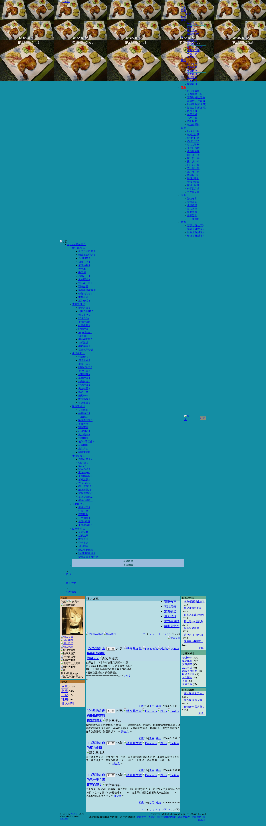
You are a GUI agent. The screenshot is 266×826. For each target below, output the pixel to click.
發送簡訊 (192, 70)
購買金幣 (192, 67)
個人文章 (71, 583)
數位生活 (84, 314)
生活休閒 (78, 353)
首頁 (183, 222)
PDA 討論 (83, 318)
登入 (183, 7)
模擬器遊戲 (85, 500)
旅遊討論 (84, 385)
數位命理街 (193, 124)
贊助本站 (192, 23)
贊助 (183, 20)
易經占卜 (84, 276)
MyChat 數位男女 (76, 244)
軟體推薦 (84, 325)
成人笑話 (187, 667)
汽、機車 (84, 434)
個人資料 (67, 703)
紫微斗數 (84, 265)
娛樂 (183, 127)
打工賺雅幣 (193, 219)
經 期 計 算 (193, 175)
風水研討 (84, 279)
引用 (151, 706)
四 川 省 (193, 155)
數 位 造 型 (193, 134)
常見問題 (192, 212)
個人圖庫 (83, 546)
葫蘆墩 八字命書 (196, 101)
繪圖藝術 (84, 413)
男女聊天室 (193, 192)
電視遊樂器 (85, 493)
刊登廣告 (192, 40)
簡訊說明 (192, 64)
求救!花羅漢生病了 (194, 601)
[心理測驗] (94, 648)
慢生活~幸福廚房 (193, 621)
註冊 (183, 10)
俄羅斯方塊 (193, 151)
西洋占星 (83, 286)
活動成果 (83, 535)
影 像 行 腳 (193, 131)
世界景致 (187, 684)
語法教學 (192, 208)
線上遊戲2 (84, 489)
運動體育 (84, 374)
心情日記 (83, 542)
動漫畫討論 (85, 420)
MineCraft (84, 469)
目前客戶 (192, 57)
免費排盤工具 (194, 94)
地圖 (64, 699)
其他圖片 (187, 677)
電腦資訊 (78, 304)
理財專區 (83, 427)
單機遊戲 (84, 479)
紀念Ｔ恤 (192, 30)
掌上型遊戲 (85, 496)
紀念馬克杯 (193, 33)
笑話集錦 (84, 402)
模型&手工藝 (86, 441)
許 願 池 (193, 168)
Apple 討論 (85, 332)
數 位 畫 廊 (193, 138)
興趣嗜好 (78, 406)
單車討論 (84, 378)
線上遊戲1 (84, 486)
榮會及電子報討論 (88, 557)
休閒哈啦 (84, 356)
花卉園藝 (83, 445)
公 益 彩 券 (193, 144)
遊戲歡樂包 (85, 459)
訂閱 (202, 418)
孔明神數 (192, 117)
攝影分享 (84, 392)
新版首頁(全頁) (195, 225)
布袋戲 (83, 417)
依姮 (68, 574)
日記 (64, 695)
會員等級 (192, 202)
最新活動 (192, 215)
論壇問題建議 (86, 553)
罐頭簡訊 (192, 84)
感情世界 (84, 360)
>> (168, 634)
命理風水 (78, 247)
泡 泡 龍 (193, 165)
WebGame (84, 483)
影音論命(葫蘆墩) (196, 104)
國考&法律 (85, 367)
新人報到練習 (85, 549)
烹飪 (184, 681)
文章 (64, 686)
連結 (158, 706)
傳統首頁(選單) (195, 235)
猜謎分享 (187, 657)
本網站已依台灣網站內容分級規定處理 (169, 817)
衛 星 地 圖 (193, 185)
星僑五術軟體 (86, 251)
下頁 (164, 634)
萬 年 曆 (193, 171)
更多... (201, 648)
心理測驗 (84, 431)
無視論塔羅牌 (87, 290)
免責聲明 (141, 817)
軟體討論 (84, 329)
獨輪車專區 (84, 452)
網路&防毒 (85, 339)
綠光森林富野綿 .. (193, 608)
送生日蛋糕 (193, 148)
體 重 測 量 (193, 178)
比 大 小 (193, 161)
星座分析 (192, 114)
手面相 (82, 272)
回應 (141, 706)
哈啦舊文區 (188, 674)
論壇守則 (192, 198)
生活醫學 (84, 371)
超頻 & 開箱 (85, 311)
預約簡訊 (192, 74)
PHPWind (75, 814)
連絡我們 (197, 817)
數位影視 (84, 399)
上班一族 (84, 364)
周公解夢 (192, 121)
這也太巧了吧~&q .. (194, 634)
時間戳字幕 (193, 188)
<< (144, 634)
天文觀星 (84, 388)
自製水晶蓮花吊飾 (194, 614)
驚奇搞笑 (187, 664)
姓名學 (82, 269)
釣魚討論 (84, 381)
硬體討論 (84, 307)
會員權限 (192, 205)
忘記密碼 (186, 13)
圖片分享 (84, 395)
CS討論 (83, 462)
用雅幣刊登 (193, 50)
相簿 (64, 691)
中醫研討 (83, 297)
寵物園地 (83, 438)
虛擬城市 (84, 507)
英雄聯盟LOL (86, 476)
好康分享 (83, 511)
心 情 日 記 (193, 141)
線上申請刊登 (194, 47)
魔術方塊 (83, 448)
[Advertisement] (156, 681)
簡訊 (183, 60)
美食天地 (84, 424)
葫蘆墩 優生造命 (196, 97)
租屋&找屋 (84, 521)
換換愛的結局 (191, 628)
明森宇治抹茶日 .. (193, 641)
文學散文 (84, 409)
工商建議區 (85, 525)
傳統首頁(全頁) (195, 229)
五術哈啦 (84, 300)
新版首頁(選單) (195, 232)
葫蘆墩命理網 (86, 254)
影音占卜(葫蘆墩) (196, 107)
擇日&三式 (85, 283)
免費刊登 (192, 54)
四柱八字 (84, 261)
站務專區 (78, 528)
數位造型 (83, 539)
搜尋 (183, 17)
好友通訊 (192, 80)
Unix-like (83, 336)
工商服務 (78, 504)
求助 (183, 195)
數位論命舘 (193, 90)
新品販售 (83, 514)
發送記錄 (192, 77)
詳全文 (127, 675)
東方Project (84, 472)
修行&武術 (85, 293)
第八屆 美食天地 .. (194, 693)
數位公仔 (192, 27)
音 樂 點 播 (193, 182)
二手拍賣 (84, 518)
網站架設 (84, 346)
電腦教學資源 (85, 349)
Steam (82, 466)
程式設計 (83, 342)
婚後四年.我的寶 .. (194, 706)
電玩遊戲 (78, 456)
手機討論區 (84, 322)
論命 (183, 87)
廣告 (183, 37)
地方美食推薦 (189, 671)
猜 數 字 (193, 158)
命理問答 (84, 258)
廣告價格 (192, 43)
